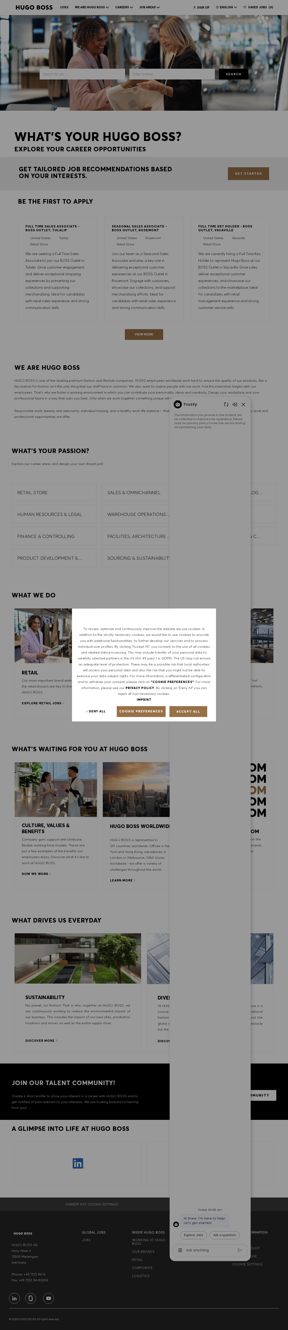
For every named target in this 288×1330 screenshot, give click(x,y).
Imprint (144, 700)
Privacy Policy (140, 688)
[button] (141, 711)
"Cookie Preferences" (172, 682)
